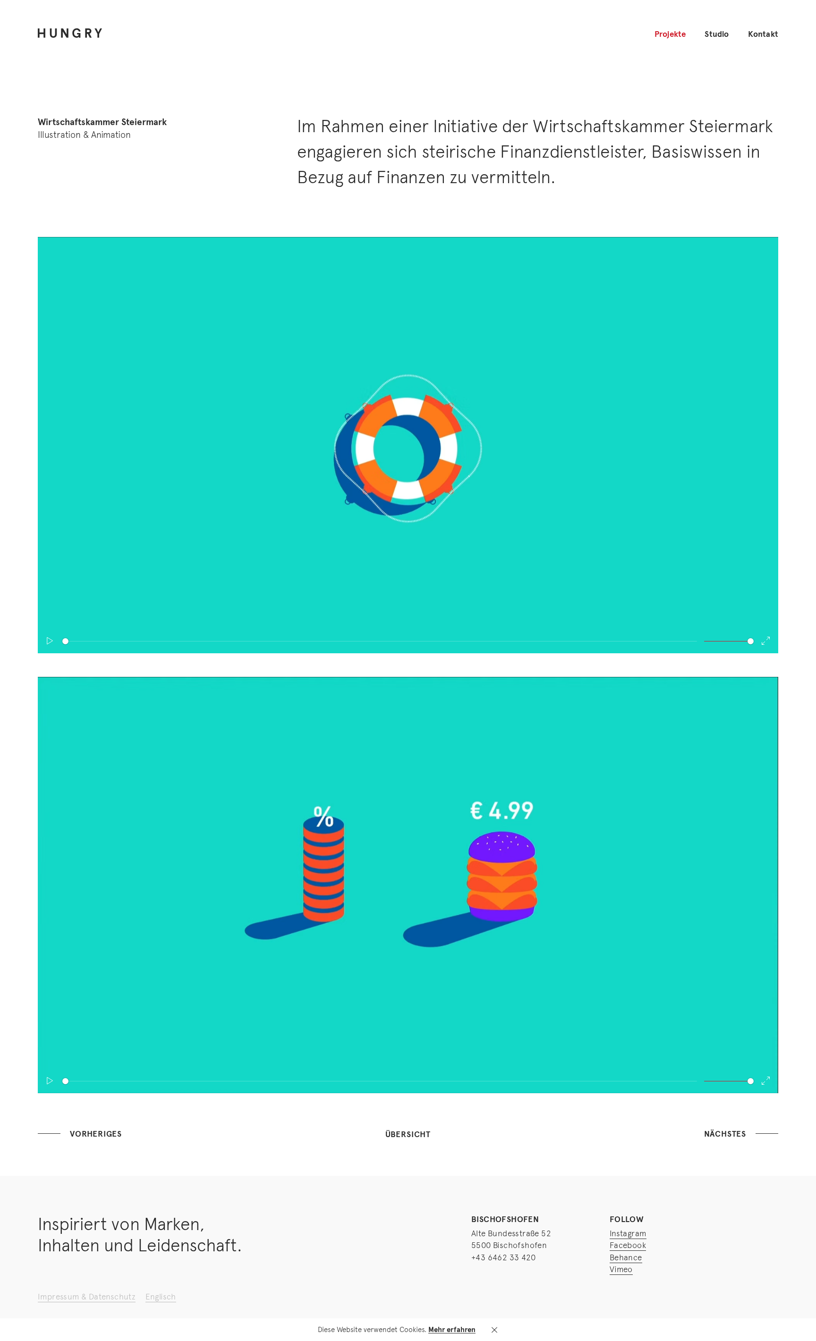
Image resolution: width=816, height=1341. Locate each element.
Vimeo (621, 1269)
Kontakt (763, 34)
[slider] (379, 641)
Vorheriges (96, 1134)
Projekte (670, 34)
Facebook (628, 1245)
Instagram (628, 1233)
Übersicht (408, 1134)
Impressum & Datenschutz (87, 1296)
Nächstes (725, 1134)
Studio (717, 34)
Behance (626, 1257)
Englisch (160, 1296)
